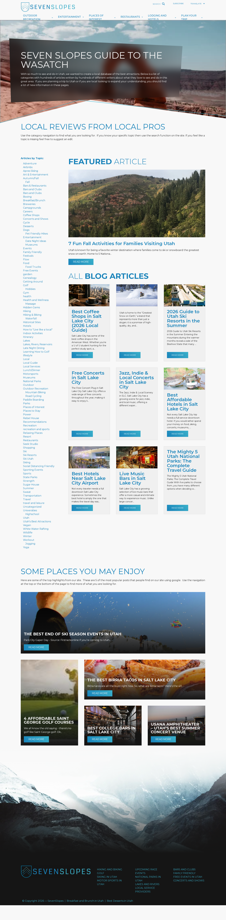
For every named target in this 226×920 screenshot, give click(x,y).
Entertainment (69, 16)
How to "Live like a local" (38, 329)
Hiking (27, 311)
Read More (81, 261)
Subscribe (178, 3)
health (27, 296)
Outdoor (28, 384)
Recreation (30, 425)
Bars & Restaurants (34, 185)
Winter (27, 536)
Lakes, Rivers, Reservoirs (37, 344)
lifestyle (27, 355)
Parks (26, 403)
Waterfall (31, 318)
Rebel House (31, 418)
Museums (31, 244)
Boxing (27, 196)
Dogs (26, 230)
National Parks (32, 381)
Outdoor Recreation (31, 17)
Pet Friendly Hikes (36, 233)
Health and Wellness (36, 300)
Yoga (26, 547)
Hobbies (30, 289)
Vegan (27, 525)
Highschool (32, 514)
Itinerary (28, 337)
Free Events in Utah (187, 876)
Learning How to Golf (36, 351)
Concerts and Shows (35, 218)
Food (26, 263)
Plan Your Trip (188, 17)
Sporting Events (33, 469)
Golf (25, 285)
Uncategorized (32, 506)
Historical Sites (32, 322)
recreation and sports (36, 429)
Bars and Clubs (32, 189)
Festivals (28, 255)
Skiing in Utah (107, 876)
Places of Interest (96, 17)
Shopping (29, 447)
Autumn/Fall (31, 178)
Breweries (29, 204)
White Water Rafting (36, 528)
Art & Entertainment (35, 174)
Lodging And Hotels (157, 17)
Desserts (28, 226)
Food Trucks (33, 266)
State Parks (30, 477)
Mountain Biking (35, 392)
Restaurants (130, 16)
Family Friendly (32, 252)
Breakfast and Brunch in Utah (85, 900)
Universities (30, 510)
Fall (27, 182)
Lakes (26, 340)
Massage (30, 303)
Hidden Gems (31, 307)
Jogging (30, 543)
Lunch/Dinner (31, 370)
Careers (27, 211)
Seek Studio (30, 444)
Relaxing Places (32, 432)
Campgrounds (32, 207)
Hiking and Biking (109, 869)
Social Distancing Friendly (38, 466)
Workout (28, 539)
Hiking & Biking (32, 314)
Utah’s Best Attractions (37, 521)
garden (27, 274)
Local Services (31, 366)
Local (26, 359)
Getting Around (33, 281)
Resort (27, 436)
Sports (27, 473)
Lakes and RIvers (147, 884)
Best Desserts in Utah (120, 900)
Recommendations (34, 421)
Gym (26, 292)
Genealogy (30, 277)
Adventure (30, 163)
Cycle (26, 222)
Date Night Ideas (35, 241)
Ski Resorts (29, 455)
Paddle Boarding (33, 399)
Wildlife (27, 532)
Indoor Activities (33, 333)
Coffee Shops (31, 215)
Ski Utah (28, 458)
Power (27, 414)
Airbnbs (27, 167)
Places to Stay (31, 410)
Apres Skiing (30, 170)
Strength (28, 480)
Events (27, 248)
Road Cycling (33, 396)
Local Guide (30, 362)
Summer (28, 488)
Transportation (32, 495)
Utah (26, 517)
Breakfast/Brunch (34, 200)
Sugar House (31, 484)
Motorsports (30, 373)
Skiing (26, 462)
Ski (25, 451)
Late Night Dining (34, 348)
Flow (26, 259)
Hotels (27, 325)
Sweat (27, 492)
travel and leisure (33, 503)
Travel (27, 499)
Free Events (30, 270)
